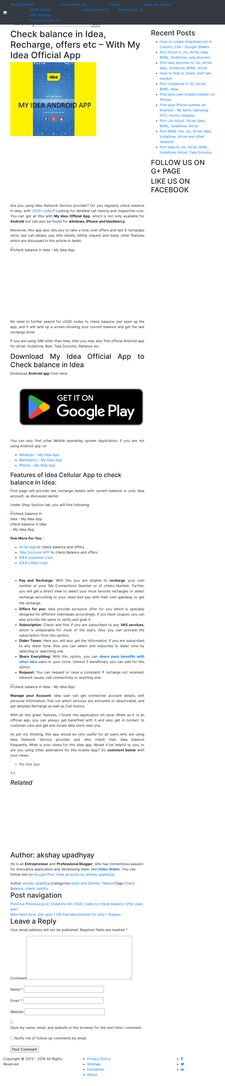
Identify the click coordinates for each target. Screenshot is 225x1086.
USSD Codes (40, 9)
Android (79, 4)
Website (17, 1012)
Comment (18, 978)
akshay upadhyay (37, 883)
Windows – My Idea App (39, 454)
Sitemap (94, 1064)
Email (16, 1000)
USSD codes (42, 211)
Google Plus (44, 874)
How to (67, 4)
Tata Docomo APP (34, 552)
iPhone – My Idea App (37, 465)
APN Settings (40, 15)
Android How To (95, 9)
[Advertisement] (77, 172)
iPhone (114, 4)
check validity (36, 888)
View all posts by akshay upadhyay (85, 874)
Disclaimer (95, 1069)
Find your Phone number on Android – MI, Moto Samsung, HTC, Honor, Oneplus (184, 110)
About (92, 1074)
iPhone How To (130, 9)
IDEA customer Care (36, 557)
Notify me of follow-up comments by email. (50, 1038)
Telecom (27, 4)
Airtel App (27, 547)
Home (15, 4)
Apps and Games (157, 4)
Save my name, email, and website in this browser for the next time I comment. (76, 1027)
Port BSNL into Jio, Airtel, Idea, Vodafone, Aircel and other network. (186, 136)
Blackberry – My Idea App (40, 460)
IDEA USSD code (34, 563)
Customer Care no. (45, 20)
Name (16, 989)
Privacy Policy (99, 1059)
